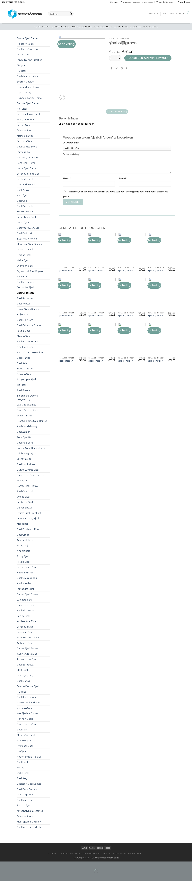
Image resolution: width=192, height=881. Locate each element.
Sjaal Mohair (23, 681)
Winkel (46, 27)
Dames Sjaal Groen (27, 594)
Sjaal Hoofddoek (26, 464)
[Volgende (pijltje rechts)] (11, 876)
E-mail (123, 178)
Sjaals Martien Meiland (29, 76)
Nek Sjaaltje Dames (27, 713)
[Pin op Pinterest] (121, 68)
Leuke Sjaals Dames (28, 309)
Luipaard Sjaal (24, 599)
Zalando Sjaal (24, 130)
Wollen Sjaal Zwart (27, 621)
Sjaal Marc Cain (25, 800)
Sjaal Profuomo (25, 298)
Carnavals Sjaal (25, 632)
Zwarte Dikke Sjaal (27, 238)
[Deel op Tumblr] (126, 68)
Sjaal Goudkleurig (27, 426)
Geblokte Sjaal (25, 179)
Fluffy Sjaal (23, 556)
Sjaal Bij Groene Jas (27, 341)
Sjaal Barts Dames (27, 789)
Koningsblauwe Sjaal (28, 114)
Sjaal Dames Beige (27, 146)
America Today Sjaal (28, 518)
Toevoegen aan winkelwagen (148, 58)
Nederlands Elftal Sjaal (29, 756)
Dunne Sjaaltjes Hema (29, 98)
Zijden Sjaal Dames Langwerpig (27, 397)
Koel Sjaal (22, 480)
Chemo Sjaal (24, 336)
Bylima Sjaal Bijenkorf (29, 513)
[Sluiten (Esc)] (2, 864)
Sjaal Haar (22, 276)
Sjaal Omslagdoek (27, 578)
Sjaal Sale (22, 363)
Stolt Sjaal (22, 670)
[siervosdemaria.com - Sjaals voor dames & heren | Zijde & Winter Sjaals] (23, 14)
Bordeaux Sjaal (25, 626)
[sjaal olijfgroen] (72, 249)
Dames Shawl (24, 507)
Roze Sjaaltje (24, 437)
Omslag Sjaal (150, 27)
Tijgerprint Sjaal (25, 44)
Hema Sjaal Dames (27, 168)
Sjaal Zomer (23, 431)
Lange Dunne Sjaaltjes (29, 60)
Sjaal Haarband (25, 442)
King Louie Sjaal (25, 347)
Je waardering (71, 142)
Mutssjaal (22, 691)
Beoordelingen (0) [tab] (117, 112)
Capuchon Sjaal (60, 27)
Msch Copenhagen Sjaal (30, 352)
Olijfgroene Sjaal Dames (30, 475)
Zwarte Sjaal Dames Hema (31, 448)
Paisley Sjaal (23, 616)
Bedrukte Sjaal (25, 211)
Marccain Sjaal (24, 708)
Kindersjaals (23, 551)
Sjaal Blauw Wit (25, 610)
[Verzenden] (70, 14)
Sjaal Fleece (23, 390)
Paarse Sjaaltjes (25, 794)
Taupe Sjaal (23, 330)
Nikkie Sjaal (23, 260)
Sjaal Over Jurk (25, 491)
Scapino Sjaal (24, 805)
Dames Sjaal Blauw (27, 486)
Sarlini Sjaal (23, 773)
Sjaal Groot (23, 534)
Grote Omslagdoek (27, 410)
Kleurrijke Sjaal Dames (29, 244)
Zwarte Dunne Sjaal (28, 686)
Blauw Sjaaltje (25, 368)
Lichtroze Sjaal (25, 502)
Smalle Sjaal (23, 496)
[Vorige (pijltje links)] (2, 876)
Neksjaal (21, 71)
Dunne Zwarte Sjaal (28, 469)
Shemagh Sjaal (25, 265)
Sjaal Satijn (23, 778)
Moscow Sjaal (24, 740)
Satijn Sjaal (23, 314)
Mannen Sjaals (25, 719)
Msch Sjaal (22, 195)
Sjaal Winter (23, 303)
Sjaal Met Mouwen (27, 282)
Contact (114, 2)
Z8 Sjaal (21, 65)
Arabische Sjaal (25, 643)
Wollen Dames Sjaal (28, 637)
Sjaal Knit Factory (26, 697)
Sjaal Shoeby (24, 583)
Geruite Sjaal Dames (81, 27)
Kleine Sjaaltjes (25, 136)
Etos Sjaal (22, 767)
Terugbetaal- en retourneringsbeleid (137, 2)
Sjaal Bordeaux (25, 664)
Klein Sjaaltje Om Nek (29, 821)
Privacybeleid (184, 2)
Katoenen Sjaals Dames (30, 811)
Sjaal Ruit (22, 729)
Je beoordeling (71, 154)
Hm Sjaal (21, 751)
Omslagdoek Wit (26, 184)
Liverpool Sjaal (25, 746)
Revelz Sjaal (23, 562)
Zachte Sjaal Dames (28, 157)
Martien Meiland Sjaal (29, 702)
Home (37, 27)
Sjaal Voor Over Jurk (28, 228)
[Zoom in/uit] (11, 864)
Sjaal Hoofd (23, 762)
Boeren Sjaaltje (25, 81)
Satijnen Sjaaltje (25, 374)
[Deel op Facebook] (111, 68)
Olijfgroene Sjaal (26, 605)
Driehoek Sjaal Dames (29, 784)
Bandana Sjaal (24, 141)
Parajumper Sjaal (26, 379)
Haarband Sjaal (25, 572)
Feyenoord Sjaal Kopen (30, 271)
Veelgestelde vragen (165, 2)
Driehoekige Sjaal (26, 453)
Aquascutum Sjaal (27, 659)
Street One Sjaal (26, 735)
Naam (67, 178)
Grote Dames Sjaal (27, 724)
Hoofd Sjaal (23, 222)
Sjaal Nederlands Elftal (29, 827)
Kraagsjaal (22, 524)
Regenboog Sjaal (26, 217)
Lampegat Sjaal (25, 589)
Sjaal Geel (135, 27)
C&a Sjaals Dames (26, 404)
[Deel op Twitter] (116, 68)
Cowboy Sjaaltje (25, 675)
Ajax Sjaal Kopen (26, 540)
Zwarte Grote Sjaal (27, 654)
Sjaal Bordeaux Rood (28, 529)
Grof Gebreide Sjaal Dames (32, 421)
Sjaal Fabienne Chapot (29, 325)
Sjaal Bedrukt (24, 233)
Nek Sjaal (22, 108)
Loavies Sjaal (121, 27)
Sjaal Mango (23, 358)
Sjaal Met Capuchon (28, 49)
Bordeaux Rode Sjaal (28, 173)
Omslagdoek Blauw (28, 87)
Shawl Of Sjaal (25, 415)
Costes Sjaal (23, 54)
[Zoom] (62, 97)
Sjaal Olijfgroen (25, 293)
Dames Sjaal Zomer (27, 648)
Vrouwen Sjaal (25, 249)
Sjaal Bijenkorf (25, 320)
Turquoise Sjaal (25, 287)
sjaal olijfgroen (65, 270)
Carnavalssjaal (24, 459)
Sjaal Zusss (23, 190)
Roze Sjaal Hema (103, 27)
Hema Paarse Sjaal (27, 567)
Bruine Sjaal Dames (27, 38)
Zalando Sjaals (25, 816)
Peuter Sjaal (24, 125)
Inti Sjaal (21, 385)
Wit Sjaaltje (23, 545)
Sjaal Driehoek (25, 206)
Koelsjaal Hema (25, 119)
